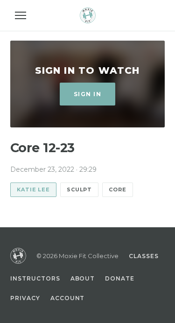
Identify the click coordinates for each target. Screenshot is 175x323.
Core (117, 189)
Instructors (35, 278)
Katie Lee (33, 189)
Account (67, 298)
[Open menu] (20, 15)
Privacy (25, 298)
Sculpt (79, 189)
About (82, 278)
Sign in (87, 94)
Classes (144, 256)
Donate (119, 278)
